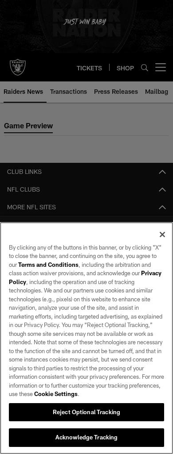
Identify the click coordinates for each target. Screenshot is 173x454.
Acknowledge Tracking (86, 437)
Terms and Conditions (48, 264)
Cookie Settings (56, 393)
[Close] (162, 234)
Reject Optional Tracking (86, 412)
